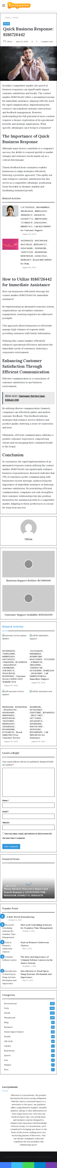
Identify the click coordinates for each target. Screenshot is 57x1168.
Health (7, 1036)
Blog (6, 1022)
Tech (6, 1008)
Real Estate (9, 1050)
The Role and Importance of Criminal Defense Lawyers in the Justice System (37, 960)
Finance (7, 1065)
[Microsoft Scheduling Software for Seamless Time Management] (10, 931)
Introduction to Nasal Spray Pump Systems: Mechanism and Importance (36, 974)
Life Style (8, 1041)
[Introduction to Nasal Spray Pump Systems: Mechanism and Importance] (10, 977)
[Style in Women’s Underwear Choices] (10, 947)
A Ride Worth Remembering (20, 917)
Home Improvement (14, 1032)
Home (8, 17)
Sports (7, 1055)
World (15, 17)
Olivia (9, 41)
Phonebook (9, 1017)
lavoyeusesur (10, 1003)
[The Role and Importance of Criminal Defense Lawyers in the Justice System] (10, 960)
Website (6, 822)
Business (8, 1027)
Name (5, 800)
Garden (7, 1046)
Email (5, 811)
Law (6, 1060)
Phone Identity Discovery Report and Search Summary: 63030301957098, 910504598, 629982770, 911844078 (26, 892)
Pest (6, 1069)
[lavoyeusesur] (19, 5)
